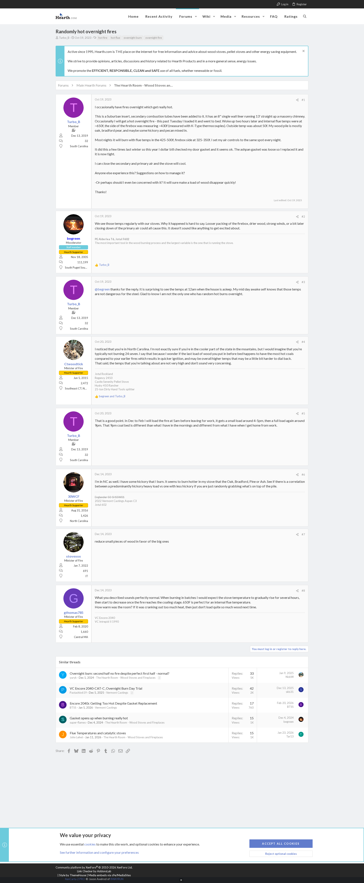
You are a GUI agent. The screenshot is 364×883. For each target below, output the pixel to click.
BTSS (73, 707)
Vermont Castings (117, 692)
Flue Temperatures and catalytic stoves (98, 733)
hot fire (102, 37)
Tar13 (290, 736)
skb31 (290, 691)
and (112, 396)
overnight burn (133, 37)
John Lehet (76, 737)
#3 (303, 282)
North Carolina (79, 521)
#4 (303, 342)
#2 (303, 216)
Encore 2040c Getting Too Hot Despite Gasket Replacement (113, 703)
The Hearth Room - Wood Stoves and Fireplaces (125, 677)
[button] (196, 16)
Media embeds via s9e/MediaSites (109, 875)
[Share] (297, 100)
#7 (303, 534)
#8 (303, 590)
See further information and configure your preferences (99, 852)
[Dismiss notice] (303, 51)
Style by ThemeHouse (72, 875)
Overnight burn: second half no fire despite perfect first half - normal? (119, 673)
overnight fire (153, 37)
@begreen (102, 289)
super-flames (78, 722)
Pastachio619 (78, 692)
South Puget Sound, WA (79, 267)
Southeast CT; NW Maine (80, 388)
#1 (303, 100)
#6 (303, 474)
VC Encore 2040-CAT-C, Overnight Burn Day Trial (106, 688)
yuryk (73, 677)
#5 (303, 413)
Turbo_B (64, 37)
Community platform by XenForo (94, 867)
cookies (90, 844)
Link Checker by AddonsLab (94, 871)
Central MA (81, 637)
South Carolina (79, 146)
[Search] (304, 16)
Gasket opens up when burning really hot (99, 718)
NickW (290, 676)
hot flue (115, 37)
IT (86, 576)
